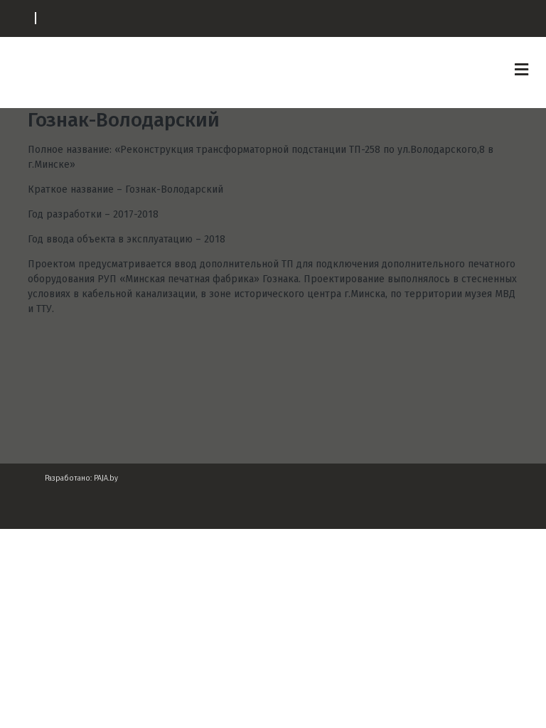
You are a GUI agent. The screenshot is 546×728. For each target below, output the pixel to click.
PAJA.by (106, 478)
